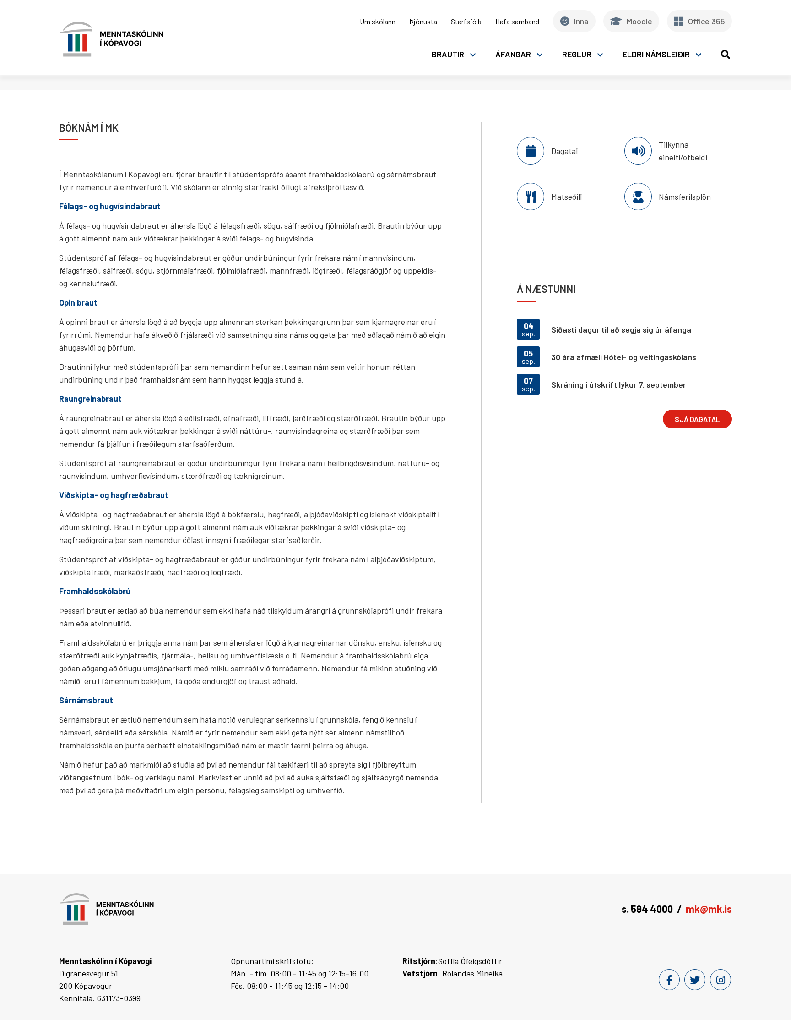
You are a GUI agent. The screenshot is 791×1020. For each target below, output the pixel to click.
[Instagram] (720, 979)
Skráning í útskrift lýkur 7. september (618, 384)
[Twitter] (694, 979)
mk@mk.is (709, 909)
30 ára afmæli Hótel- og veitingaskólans (623, 357)
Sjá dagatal (697, 419)
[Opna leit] (725, 52)
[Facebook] (669, 979)
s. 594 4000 (647, 909)
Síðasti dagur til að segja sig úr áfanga (621, 329)
